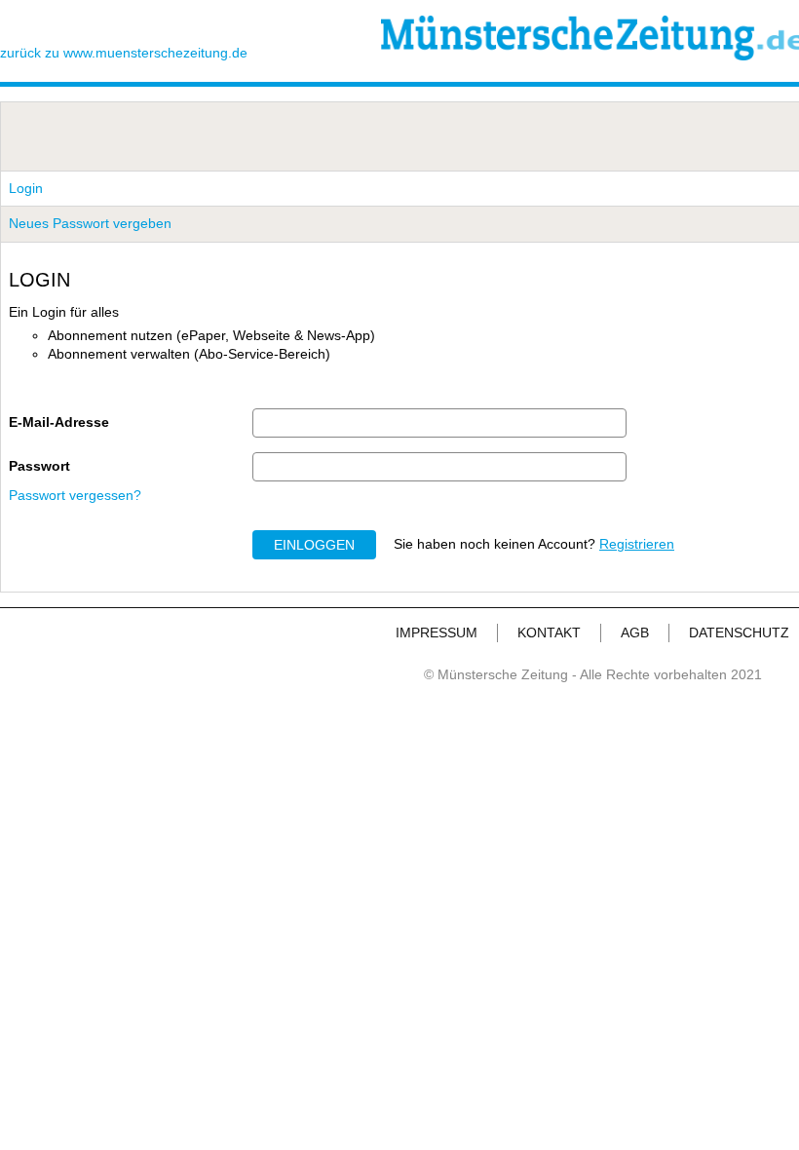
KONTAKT (549, 632)
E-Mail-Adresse (59, 422)
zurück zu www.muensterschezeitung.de (123, 52)
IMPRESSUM (436, 632)
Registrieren (636, 544)
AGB (635, 632)
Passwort (39, 466)
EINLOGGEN (314, 545)
